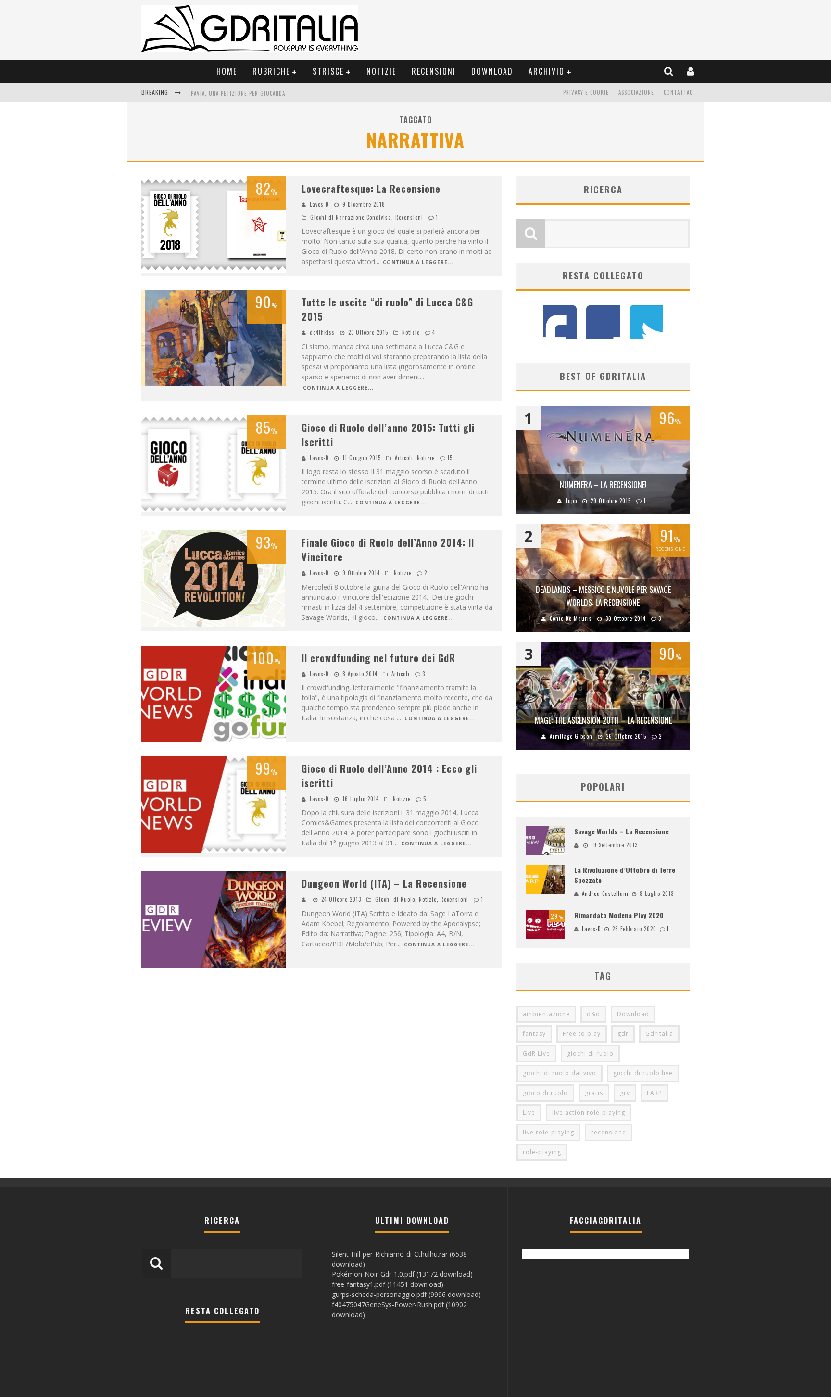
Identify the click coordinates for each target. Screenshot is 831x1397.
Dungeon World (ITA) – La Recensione (384, 883)
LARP (654, 1093)
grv (625, 1093)
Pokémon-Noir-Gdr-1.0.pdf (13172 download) (402, 1274)
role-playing (542, 1152)
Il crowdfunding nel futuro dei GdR (378, 658)
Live (529, 1112)
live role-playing (548, 1132)
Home (226, 71)
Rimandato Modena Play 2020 (619, 915)
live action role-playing (588, 1112)
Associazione (636, 92)
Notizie (381, 71)
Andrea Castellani (605, 893)
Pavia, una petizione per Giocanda (238, 93)
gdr (623, 1034)
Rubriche (271, 71)
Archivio (547, 71)
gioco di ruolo (545, 1093)
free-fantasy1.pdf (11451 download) (387, 1284)
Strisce (328, 71)
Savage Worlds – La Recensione (621, 831)
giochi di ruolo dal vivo (559, 1073)
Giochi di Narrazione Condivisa (350, 217)
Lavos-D (319, 204)
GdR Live (536, 1053)
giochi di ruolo (590, 1053)
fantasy (534, 1034)
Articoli (404, 458)
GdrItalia (659, 1034)
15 (450, 458)
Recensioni (434, 71)
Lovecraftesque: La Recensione (371, 188)
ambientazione (546, 1014)
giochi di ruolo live (643, 1073)
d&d (593, 1014)
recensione (608, 1132)
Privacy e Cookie (586, 92)
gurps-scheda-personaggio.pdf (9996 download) (406, 1294)
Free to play (582, 1034)
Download (492, 71)
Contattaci (679, 92)
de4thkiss (322, 332)
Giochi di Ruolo (395, 899)
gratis (594, 1093)
